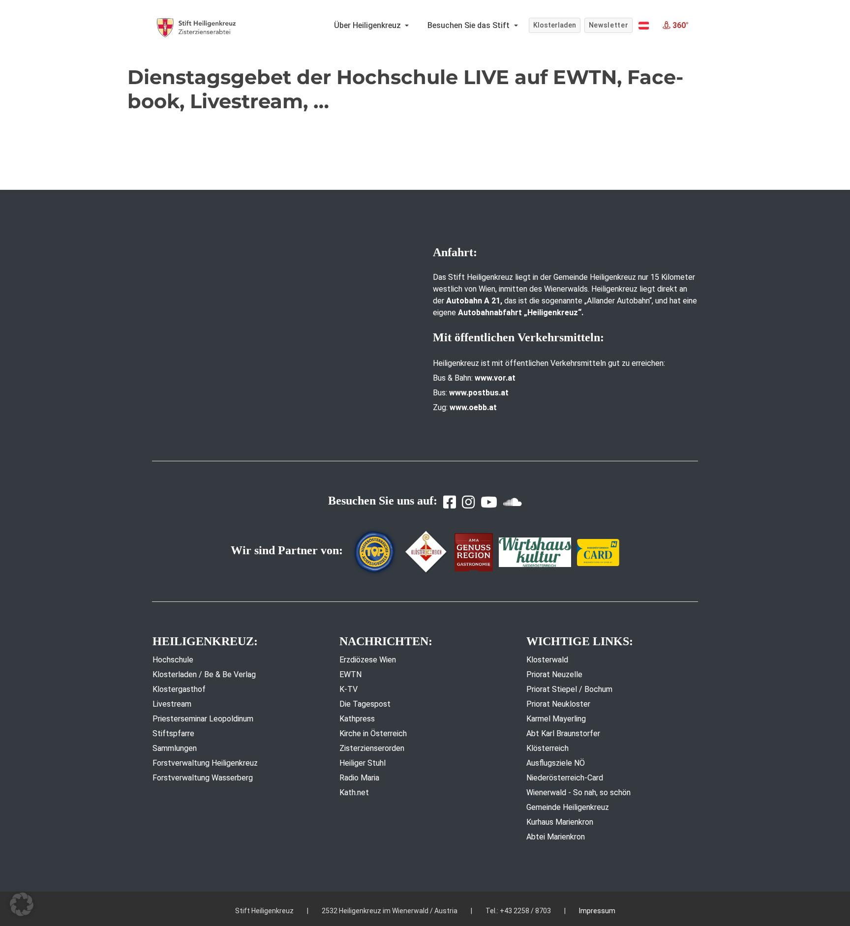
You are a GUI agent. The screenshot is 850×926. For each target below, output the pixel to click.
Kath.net (354, 792)
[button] (644, 25)
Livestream (171, 704)
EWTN (350, 674)
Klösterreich (547, 748)
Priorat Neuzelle (554, 674)
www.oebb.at (473, 407)
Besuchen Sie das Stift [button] (469, 25)
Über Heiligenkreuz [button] (368, 25)
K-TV (348, 689)
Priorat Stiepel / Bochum (569, 689)
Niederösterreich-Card (564, 777)
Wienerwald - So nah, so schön (578, 792)
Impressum (597, 911)
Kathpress (357, 718)
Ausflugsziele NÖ (555, 763)
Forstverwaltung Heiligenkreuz (205, 763)
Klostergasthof (179, 689)
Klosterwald (547, 659)
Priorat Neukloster (558, 704)
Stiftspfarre (173, 733)
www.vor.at (495, 378)
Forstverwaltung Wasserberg (202, 777)
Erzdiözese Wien (367, 659)
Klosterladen (554, 25)
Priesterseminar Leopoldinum (202, 718)
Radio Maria (359, 777)
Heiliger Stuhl (362, 763)
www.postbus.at (479, 392)
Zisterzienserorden (371, 748)
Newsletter (609, 25)
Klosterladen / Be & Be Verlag (204, 674)
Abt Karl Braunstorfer (563, 733)
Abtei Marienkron (555, 836)
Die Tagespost (365, 704)
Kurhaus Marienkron (559, 822)
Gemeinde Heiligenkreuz (567, 807)
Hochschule (172, 659)
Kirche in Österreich (373, 733)
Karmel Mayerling (556, 718)
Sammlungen (174, 748)
